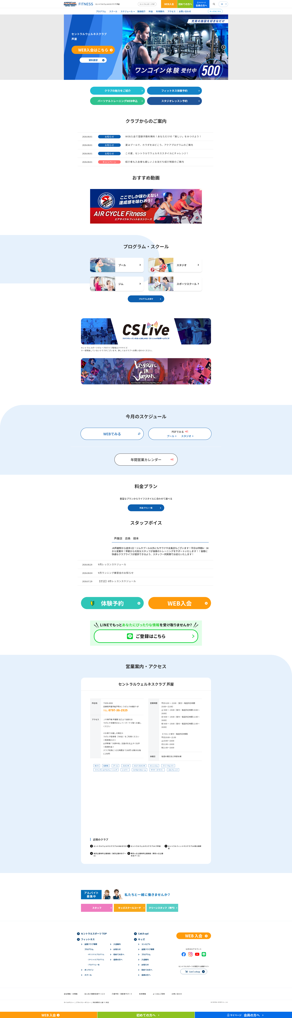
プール (170, 436)
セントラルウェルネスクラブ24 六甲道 (146, 846)
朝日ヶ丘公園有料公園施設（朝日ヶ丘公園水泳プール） (147, 854)
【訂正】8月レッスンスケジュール (117, 581)
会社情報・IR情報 (71, 994)
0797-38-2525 (118, 710)
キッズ (141, 939)
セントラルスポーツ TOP (94, 933)
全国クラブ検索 (90, 944)
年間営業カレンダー (146, 459)
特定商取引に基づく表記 (101, 1002)
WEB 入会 (193, 935)
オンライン (89, 969)
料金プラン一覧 (146, 507)
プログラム (101, 11)
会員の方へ (201, 4)
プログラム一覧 (93, 964)
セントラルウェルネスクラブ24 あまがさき (110, 846)
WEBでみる (112, 433)
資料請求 (93, 60)
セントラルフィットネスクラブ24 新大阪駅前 (184, 847)
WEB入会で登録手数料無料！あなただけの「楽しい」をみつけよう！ (163, 136)
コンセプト (146, 944)
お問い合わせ (185, 11)
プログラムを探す (146, 298)
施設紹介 (141, 11)
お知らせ (117, 949)
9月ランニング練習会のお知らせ (116, 572)
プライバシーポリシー (83, 1002)
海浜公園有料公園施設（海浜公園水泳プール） (110, 854)
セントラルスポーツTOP (147, 4)
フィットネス (88, 939)
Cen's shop (194, 971)
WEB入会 (169, 4)
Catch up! (143, 933)
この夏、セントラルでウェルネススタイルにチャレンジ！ (157, 153)
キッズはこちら (215, 11)
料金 (151, 11)
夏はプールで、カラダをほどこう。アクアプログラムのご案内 (159, 144)
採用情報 (142, 994)
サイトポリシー (69, 1002)
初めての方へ (185, 4)
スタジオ (186, 436)
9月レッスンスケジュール (112, 564)
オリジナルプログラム (96, 954)
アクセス (171, 11)
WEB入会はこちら (93, 49)
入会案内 (117, 944)
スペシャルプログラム (96, 959)
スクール (113, 11)
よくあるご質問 (159, 994)
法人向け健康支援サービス (94, 994)
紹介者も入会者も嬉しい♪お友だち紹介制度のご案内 (154, 161)
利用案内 (160, 11)
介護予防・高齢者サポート (122, 994)
